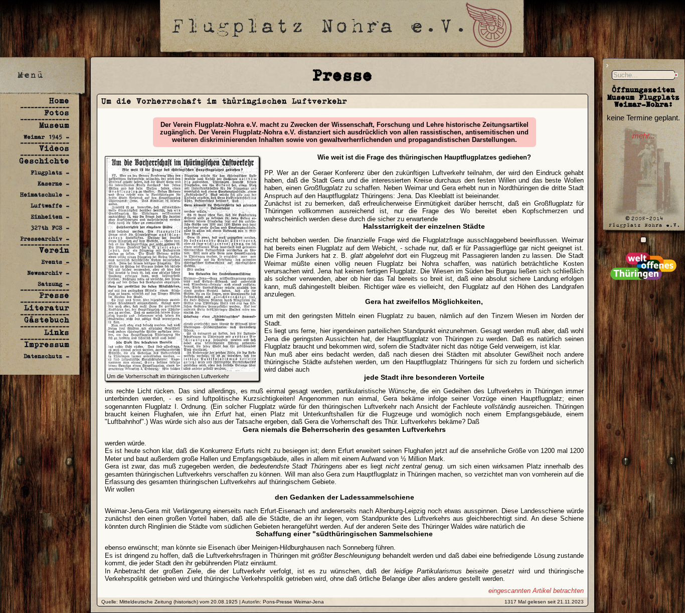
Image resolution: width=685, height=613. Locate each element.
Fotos (56, 112)
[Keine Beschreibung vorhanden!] (643, 239)
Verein (54, 250)
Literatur (46, 307)
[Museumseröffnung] (182, 369)
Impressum (46, 344)
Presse (54, 295)
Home (59, 100)
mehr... (643, 136)
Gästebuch (46, 320)
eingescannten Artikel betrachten (536, 590)
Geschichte (44, 161)
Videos (54, 148)
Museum (54, 125)
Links (56, 332)
